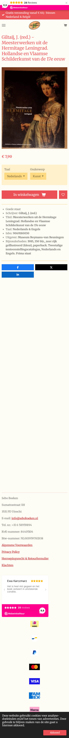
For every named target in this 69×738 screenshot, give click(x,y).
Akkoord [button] (55, 732)
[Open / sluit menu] (3, 25)
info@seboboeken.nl (25, 518)
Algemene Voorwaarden (17, 545)
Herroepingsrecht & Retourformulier (25, 558)
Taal (7, 169)
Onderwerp (37, 169)
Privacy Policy (11, 551)
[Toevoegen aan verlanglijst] (63, 194)
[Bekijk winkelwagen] (65, 25)
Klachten (7, 565)
